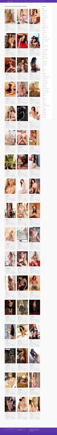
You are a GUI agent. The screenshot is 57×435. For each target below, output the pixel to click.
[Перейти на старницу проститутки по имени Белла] (22, 186)
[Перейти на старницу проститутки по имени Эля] (34, 331)
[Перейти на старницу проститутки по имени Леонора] (22, 210)
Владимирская (44, 18)
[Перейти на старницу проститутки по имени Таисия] (34, 161)
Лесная (43, 47)
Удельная (43, 107)
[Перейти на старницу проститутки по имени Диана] (22, 331)
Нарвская (43, 59)
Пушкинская (44, 93)
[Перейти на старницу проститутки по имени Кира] (22, 307)
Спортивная (43, 102)
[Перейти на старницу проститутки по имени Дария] (10, 210)
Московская (43, 56)
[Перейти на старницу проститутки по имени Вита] (22, 40)
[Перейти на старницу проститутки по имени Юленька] (10, 137)
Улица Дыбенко (44, 109)
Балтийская (43, 13)
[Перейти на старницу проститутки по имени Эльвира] (34, 186)
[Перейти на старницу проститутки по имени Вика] (34, 210)
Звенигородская (44, 35)
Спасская (43, 100)
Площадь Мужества (45, 81)
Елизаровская (44, 32)
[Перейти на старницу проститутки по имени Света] (10, 16)
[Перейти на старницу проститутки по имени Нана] (22, 113)
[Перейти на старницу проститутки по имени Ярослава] (10, 40)
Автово (43, 8)
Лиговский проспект (45, 49)
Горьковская (44, 23)
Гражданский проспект (45, 27)
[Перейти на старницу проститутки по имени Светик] (34, 234)
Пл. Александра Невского (45, 76)
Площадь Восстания (45, 78)
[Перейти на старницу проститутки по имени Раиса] (22, 234)
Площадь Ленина (44, 80)
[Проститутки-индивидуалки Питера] (9, 2)
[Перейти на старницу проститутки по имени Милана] (34, 137)
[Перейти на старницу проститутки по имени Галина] (34, 258)
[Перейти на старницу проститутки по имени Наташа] (10, 113)
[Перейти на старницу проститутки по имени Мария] (34, 16)
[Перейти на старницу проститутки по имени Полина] (10, 380)
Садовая (43, 97)
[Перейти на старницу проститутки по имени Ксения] (34, 355)
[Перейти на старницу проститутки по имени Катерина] (10, 89)
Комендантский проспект (45, 39)
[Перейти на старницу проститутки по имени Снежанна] (10, 234)
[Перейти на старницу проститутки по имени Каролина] (34, 380)
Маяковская (43, 52)
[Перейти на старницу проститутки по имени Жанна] (10, 186)
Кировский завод (44, 37)
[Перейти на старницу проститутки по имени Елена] (34, 283)
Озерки (43, 68)
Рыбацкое (43, 95)
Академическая (44, 11)
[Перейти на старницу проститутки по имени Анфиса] (10, 307)
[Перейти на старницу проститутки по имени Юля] (22, 65)
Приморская (44, 85)
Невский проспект (44, 61)
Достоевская (44, 30)
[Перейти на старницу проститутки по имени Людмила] (34, 40)
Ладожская (43, 44)
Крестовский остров (45, 40)
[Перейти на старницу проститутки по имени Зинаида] (10, 161)
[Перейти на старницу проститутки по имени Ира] (22, 283)
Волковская (43, 20)
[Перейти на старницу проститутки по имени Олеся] (10, 65)
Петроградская (44, 73)
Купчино (43, 42)
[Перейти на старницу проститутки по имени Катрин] (22, 258)
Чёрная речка (44, 112)
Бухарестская (44, 15)
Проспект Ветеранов (45, 90)
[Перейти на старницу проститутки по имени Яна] (22, 16)
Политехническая (44, 83)
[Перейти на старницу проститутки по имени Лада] (22, 161)
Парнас (43, 71)
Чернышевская (44, 114)
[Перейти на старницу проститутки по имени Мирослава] (22, 137)
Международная (44, 54)
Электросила (44, 117)
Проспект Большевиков (45, 88)
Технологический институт (46, 105)
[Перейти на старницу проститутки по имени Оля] (34, 113)
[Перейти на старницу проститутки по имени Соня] (22, 89)
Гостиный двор (44, 25)
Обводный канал (44, 64)
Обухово (43, 66)
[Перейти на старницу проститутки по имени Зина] (34, 65)
